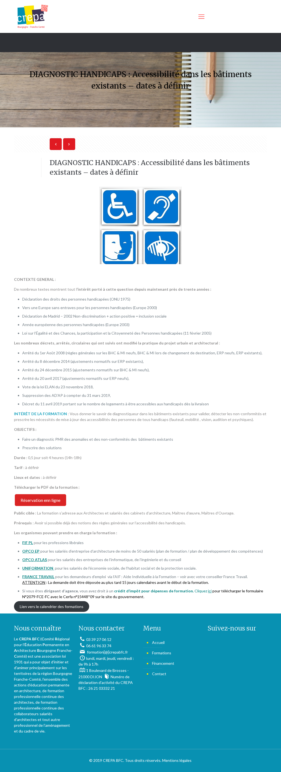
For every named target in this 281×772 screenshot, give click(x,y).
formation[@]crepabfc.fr (107, 652)
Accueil (158, 642)
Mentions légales (177, 760)
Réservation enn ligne (40, 500)
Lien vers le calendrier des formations (51, 606)
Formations (161, 653)
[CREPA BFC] (32, 16)
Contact (159, 673)
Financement (163, 663)
